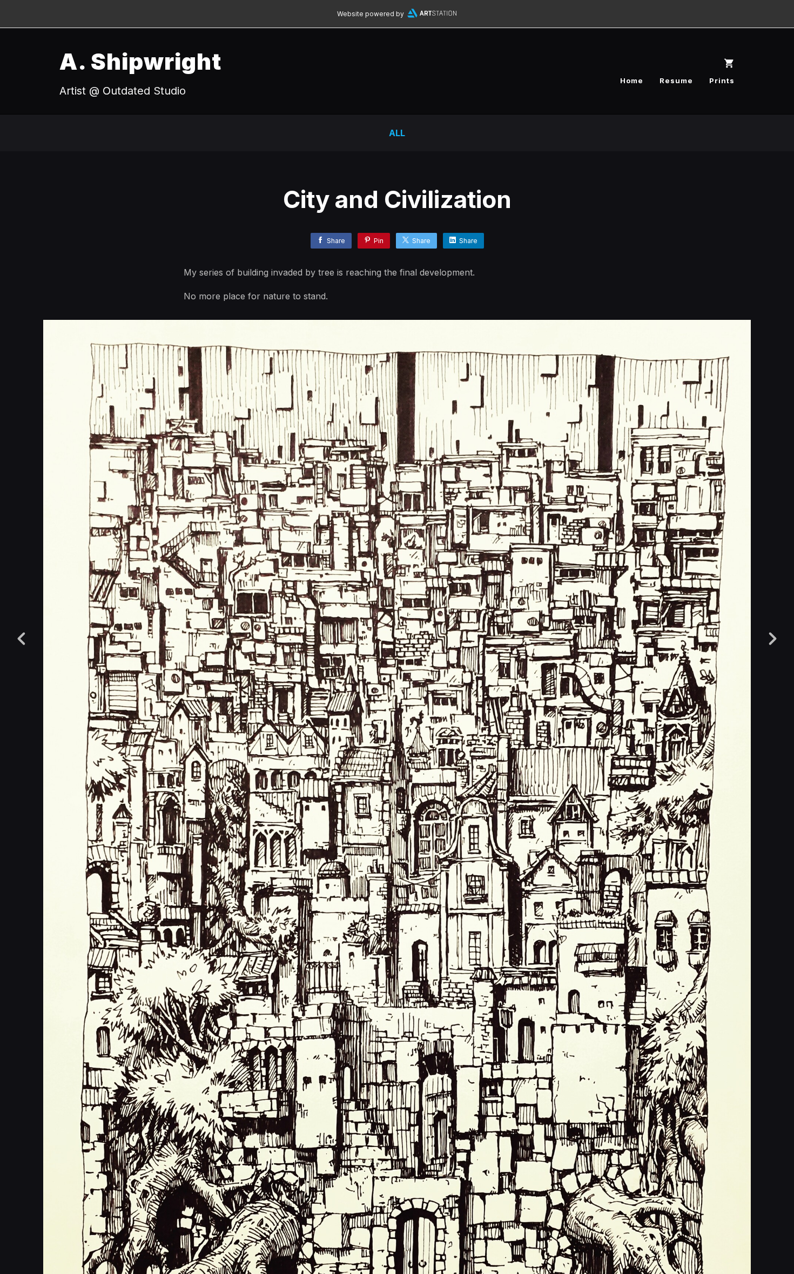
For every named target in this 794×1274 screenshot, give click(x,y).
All (397, 133)
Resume (676, 80)
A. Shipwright (140, 61)
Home (631, 80)
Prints (722, 80)
